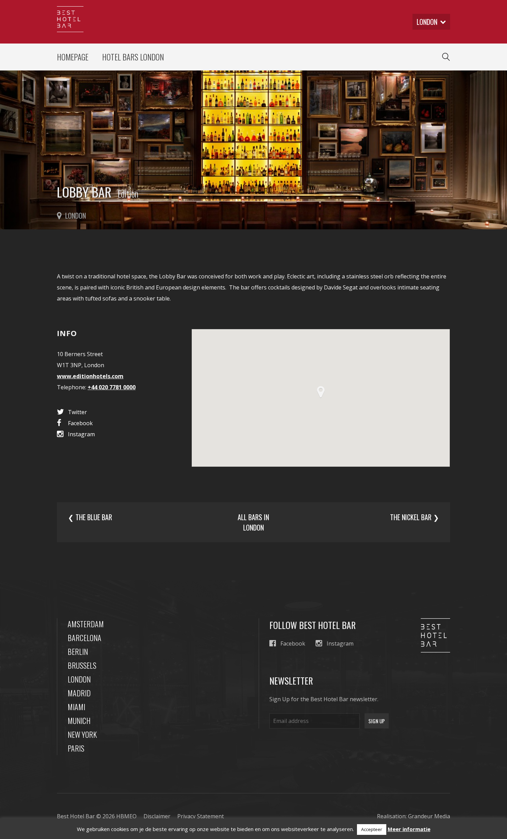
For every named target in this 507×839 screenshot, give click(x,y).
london (427, 22)
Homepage (72, 57)
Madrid (79, 692)
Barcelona (84, 637)
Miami (76, 706)
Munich (79, 720)
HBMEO (126, 816)
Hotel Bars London (133, 57)
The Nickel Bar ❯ (414, 517)
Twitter (77, 412)
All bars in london (253, 522)
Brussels (82, 665)
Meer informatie (409, 829)
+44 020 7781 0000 (112, 387)
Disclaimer (156, 816)
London (79, 679)
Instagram (81, 434)
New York (82, 734)
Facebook (80, 423)
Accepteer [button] (371, 829)
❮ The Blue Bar (90, 517)
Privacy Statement (200, 816)
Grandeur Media (429, 816)
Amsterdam (86, 623)
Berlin (78, 651)
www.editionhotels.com (90, 376)
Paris (76, 748)
